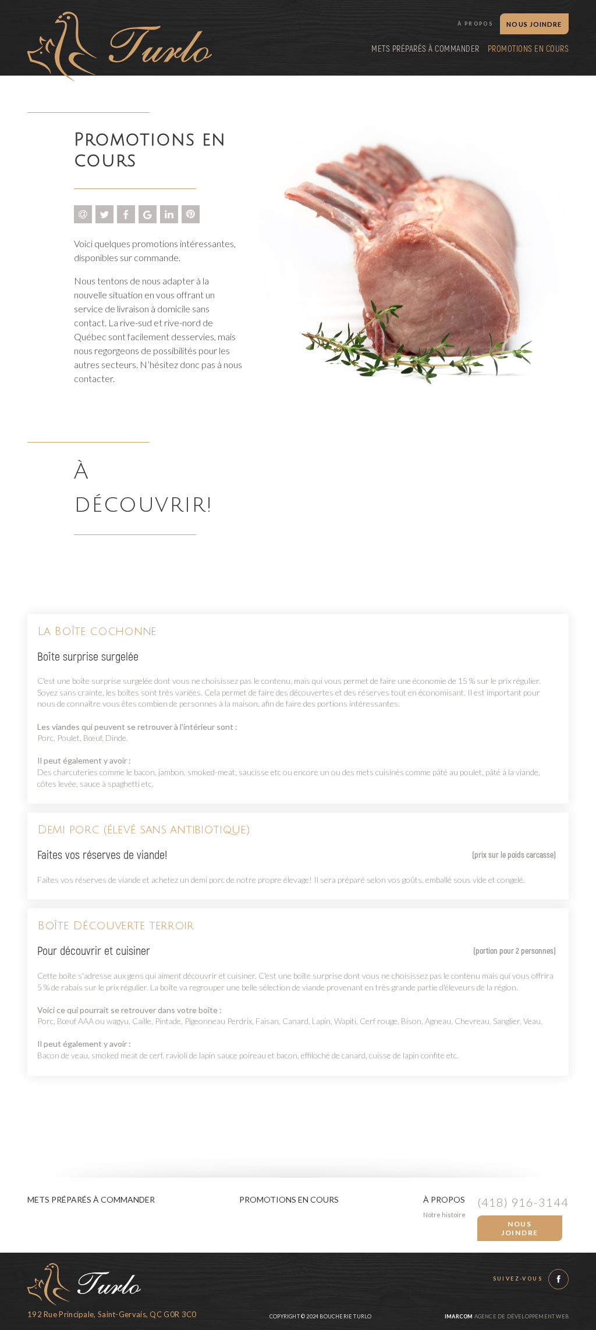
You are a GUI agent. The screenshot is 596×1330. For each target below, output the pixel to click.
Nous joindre (519, 1228)
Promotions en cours (528, 49)
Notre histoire (444, 1214)
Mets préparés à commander (425, 49)
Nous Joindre (534, 24)
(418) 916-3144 (523, 1202)
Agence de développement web (507, 1316)
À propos (475, 23)
